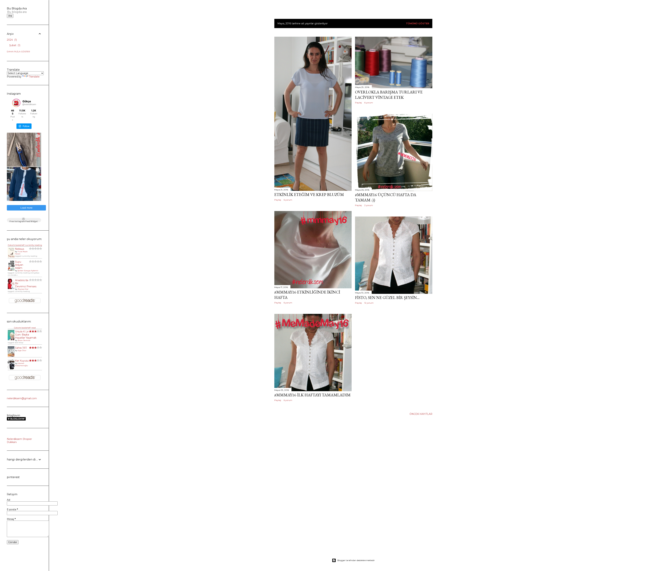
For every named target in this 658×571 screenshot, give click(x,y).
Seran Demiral (24, 340)
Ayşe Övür (22, 350)
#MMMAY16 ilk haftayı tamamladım (312, 395)
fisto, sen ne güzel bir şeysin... (387, 297)
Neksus (19, 248)
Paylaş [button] (277, 200)
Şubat (14, 45)
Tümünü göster (417, 23)
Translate (34, 76)
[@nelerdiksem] (16, 102)
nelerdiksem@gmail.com (22, 398)
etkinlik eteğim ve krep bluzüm (309, 194)
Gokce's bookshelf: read (25, 328)
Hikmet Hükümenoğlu (21, 364)
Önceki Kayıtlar (421, 414)
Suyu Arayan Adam (19, 264)
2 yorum (368, 205)
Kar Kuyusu (22, 360)
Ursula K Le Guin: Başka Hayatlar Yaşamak (25, 334)
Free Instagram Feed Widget (23, 221)
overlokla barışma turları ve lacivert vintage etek (389, 94)
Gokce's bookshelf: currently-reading (25, 245)
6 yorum (288, 200)
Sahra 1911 (21, 347)
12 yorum (369, 303)
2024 (11, 39)
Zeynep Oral (23, 289)
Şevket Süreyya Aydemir (28, 270)
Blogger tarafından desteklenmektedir (356, 560)
